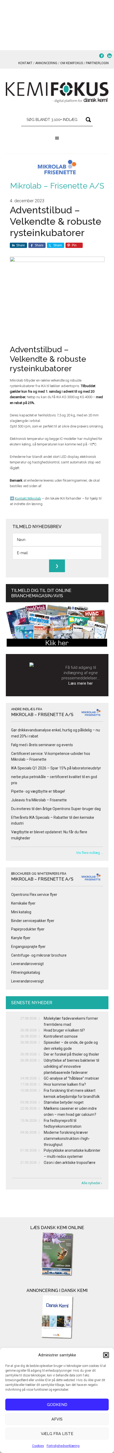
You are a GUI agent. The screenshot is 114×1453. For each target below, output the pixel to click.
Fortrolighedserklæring (63, 1446)
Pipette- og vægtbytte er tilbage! (38, 791)
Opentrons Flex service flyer (34, 894)
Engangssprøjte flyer (28, 946)
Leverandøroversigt (27, 964)
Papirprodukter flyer (28, 929)
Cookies (38, 1446)
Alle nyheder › (91, 1183)
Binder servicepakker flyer (32, 921)
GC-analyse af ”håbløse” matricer (71, 1078)
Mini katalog (21, 912)
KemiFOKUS (57, 92)
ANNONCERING (46, 63)
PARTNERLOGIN (97, 63)
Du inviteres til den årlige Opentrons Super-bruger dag (56, 809)
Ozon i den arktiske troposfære (69, 1162)
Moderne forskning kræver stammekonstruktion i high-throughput (67, 1138)
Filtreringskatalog (25, 972)
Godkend (57, 1404)
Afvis (57, 1419)
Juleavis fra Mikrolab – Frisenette (39, 800)
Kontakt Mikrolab (28, 498)
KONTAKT (25, 63)
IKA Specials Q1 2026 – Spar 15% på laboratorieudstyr (56, 768)
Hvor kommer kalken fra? (65, 1084)
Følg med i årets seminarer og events (42, 745)
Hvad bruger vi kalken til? (64, 1030)
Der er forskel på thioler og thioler (71, 1054)
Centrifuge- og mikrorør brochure (39, 955)
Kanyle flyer (20, 938)
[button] (106, 1355)
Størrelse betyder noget (64, 1102)
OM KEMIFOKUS (71, 63)
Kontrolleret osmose (61, 1036)
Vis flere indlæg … (89, 853)
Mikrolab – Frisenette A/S (57, 185)
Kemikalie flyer (23, 903)
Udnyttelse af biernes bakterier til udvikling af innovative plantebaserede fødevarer (71, 1066)
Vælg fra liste (57, 1433)
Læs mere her (80, 683)
